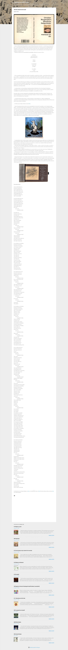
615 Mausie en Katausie (18, 562)
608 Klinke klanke (17, 622)
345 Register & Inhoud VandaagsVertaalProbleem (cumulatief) (27, 586)
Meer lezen (51, 535)
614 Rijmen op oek (17, 526)
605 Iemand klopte (17, 634)
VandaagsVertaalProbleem (21, 2)
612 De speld (16, 574)
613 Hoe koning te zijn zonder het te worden (23, 550)
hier (29, 103)
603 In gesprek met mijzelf (19, 610)
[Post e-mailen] (14, 495)
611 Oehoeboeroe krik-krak (19, 598)
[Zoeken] (55, 2)
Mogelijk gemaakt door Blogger (34, 647)
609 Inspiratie (16, 538)
